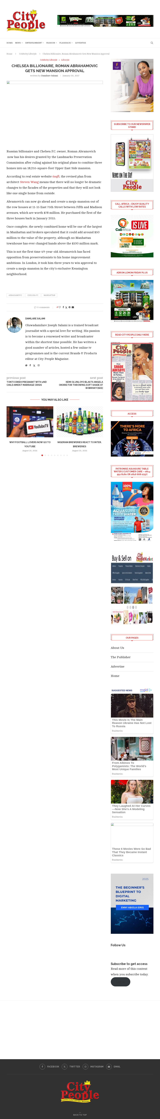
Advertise (80, 43)
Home (10, 43)
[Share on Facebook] (63, 307)
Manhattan (49, 295)
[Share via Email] (73, 307)
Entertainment (33, 43)
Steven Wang (30, 182)
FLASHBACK (65, 43)
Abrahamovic (15, 295)
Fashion (50, 43)
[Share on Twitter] (66, 307)
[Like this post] (60, 307)
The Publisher (121, 657)
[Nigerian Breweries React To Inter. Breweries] (79, 421)
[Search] (151, 42)
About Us (117, 648)
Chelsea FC (32, 295)
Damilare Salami (49, 75)
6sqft (56, 176)
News (18, 43)
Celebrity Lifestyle (28, 54)
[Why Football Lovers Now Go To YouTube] (30, 421)
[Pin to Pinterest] (69, 307)
